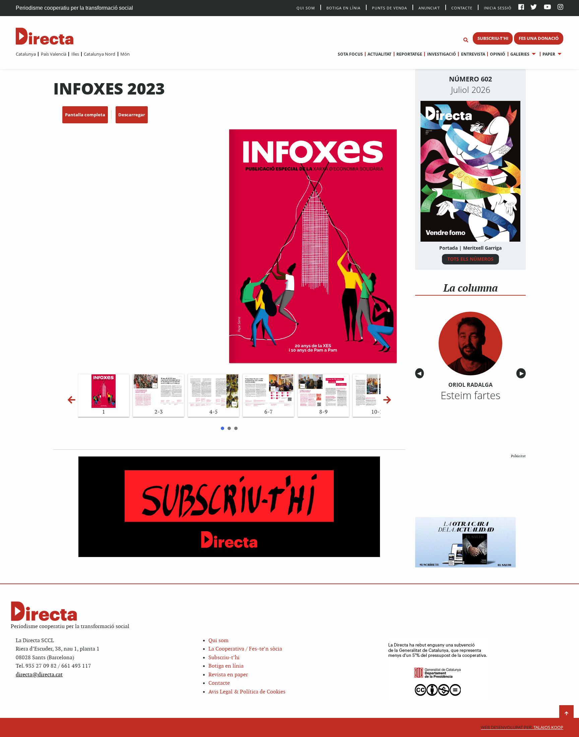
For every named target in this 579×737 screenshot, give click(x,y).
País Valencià (53, 54)
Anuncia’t (429, 7)
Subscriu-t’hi (224, 658)
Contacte (461, 7)
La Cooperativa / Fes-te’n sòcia (245, 649)
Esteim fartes (470, 395)
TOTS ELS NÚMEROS (470, 259)
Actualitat (379, 54)
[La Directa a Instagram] (560, 7)
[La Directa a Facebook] (521, 7)
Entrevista (473, 54)
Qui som (218, 640)
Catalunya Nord (99, 54)
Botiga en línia (343, 7)
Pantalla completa (85, 115)
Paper (548, 54)
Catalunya (26, 54)
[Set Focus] (465, 40)
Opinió (497, 54)
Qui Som (306, 8)
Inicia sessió (498, 7)
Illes (75, 54)
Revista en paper (228, 675)
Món (125, 54)
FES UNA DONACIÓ (539, 38)
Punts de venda (389, 7)
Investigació (441, 54)
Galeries (519, 54)
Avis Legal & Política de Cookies (246, 692)
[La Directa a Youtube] (547, 7)
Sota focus (350, 54)
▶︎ (523, 373)
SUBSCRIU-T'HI (492, 38)
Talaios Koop (522, 727)
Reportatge (409, 54)
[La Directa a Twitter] (533, 7)
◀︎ (420, 373)
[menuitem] (26, 54)
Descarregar (131, 115)
